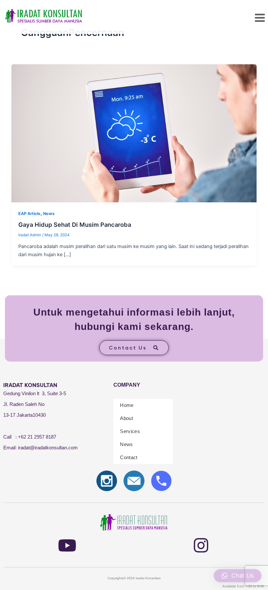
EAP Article (29, 213)
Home (126, 405)
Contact (128, 457)
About (126, 418)
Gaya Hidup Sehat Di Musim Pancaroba (74, 224)
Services (130, 431)
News (49, 213)
